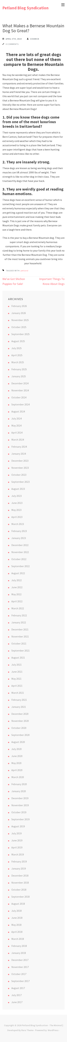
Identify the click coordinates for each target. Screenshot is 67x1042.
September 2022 (20, 566)
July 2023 (16, 495)
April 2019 (16, 847)
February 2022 (19, 615)
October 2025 (18, 327)
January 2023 (18, 538)
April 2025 (16, 355)
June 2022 (16, 587)
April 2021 (16, 685)
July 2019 (16, 833)
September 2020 (20, 735)
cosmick (34, 39)
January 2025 (18, 376)
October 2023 (18, 474)
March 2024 (17, 439)
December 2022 (19, 545)
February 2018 (19, 945)
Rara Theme (27, 1030)
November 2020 (20, 720)
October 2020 (18, 727)
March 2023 (17, 524)
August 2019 (18, 826)
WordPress (53, 1030)
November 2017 (20, 967)
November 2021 (20, 636)
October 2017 (18, 974)
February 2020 (19, 784)
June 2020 (16, 756)
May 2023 (16, 510)
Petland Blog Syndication (25, 7)
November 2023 (20, 467)
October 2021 (18, 643)
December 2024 (19, 383)
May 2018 (16, 924)
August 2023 (18, 488)
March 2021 (17, 692)
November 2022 (20, 552)
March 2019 (17, 854)
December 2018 (19, 875)
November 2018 (20, 882)
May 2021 (16, 678)
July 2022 (16, 580)
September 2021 (20, 650)
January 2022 (18, 622)
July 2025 (16, 348)
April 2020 (16, 770)
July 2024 (16, 418)
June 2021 (16, 671)
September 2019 (20, 819)
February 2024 (19, 446)
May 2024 (16, 425)
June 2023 (16, 502)
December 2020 (19, 713)
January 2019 (18, 868)
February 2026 (19, 306)
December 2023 (19, 460)
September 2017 (20, 981)
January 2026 (18, 313)
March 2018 (17, 938)
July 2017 (16, 995)
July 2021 (16, 664)
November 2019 (20, 805)
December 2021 (19, 629)
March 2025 (17, 362)
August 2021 (18, 657)
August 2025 (18, 341)
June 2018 (16, 917)
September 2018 (20, 896)
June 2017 (16, 1002)
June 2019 (16, 840)
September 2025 (20, 334)
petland (24, 270)
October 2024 (18, 397)
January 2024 (18, 453)
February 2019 (19, 861)
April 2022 (16, 601)
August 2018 (18, 903)
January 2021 (18, 706)
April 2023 (16, 517)
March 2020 (17, 777)
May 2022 (16, 594)
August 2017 (18, 988)
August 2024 (18, 411)
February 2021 (19, 699)
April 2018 (16, 931)
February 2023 (19, 531)
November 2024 (20, 390)
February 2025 (19, 369)
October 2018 (18, 889)
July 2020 (16, 749)
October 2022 (18, 559)
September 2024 (20, 404)
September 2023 (20, 481)
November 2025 (20, 320)
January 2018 (18, 953)
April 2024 (16, 432)
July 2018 (16, 910)
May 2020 (16, 763)
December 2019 (19, 798)
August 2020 (18, 742)
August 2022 (18, 573)
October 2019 (18, 812)
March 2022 (17, 608)
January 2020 (18, 791)
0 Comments (12, 44)
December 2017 (19, 960)
